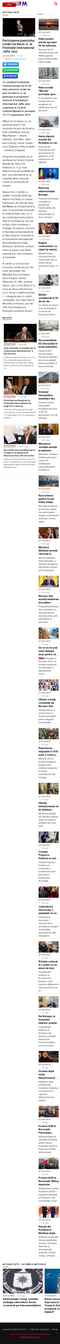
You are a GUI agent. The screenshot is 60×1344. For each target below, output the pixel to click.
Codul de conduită (39, 1329)
